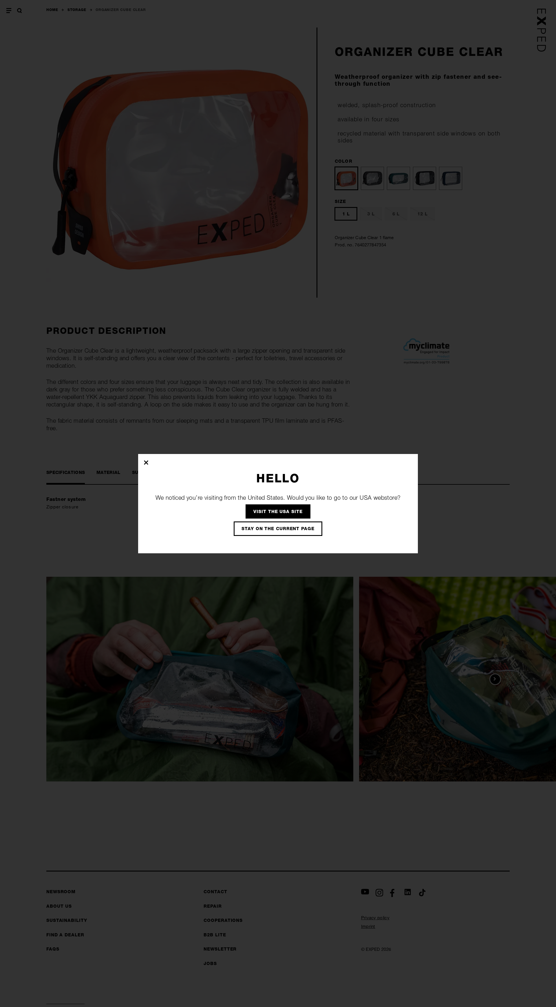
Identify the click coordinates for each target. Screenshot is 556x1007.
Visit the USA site (277, 511)
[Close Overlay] (146, 462)
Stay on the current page (278, 528)
